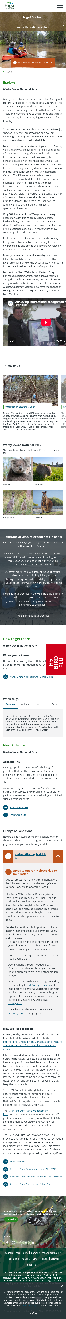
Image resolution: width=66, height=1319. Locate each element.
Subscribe (11, 1219)
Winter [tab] (40, 704)
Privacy (7, 1236)
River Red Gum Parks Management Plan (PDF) (33, 1169)
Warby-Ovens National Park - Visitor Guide (31, 676)
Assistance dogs (18, 814)
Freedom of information (17, 1258)
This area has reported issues (33, 62)
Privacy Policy (29, 1305)
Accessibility (22, 1252)
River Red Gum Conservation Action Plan (30, 1184)
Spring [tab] (55, 704)
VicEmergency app (39, 985)
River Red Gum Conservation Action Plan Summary (36, 1176)
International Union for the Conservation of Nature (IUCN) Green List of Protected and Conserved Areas (32, 1045)
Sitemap (55, 1258)
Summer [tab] (10, 704)
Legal (35, 1258)
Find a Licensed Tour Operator (33, 615)
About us (8, 1252)
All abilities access (19, 807)
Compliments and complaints (46, 1252)
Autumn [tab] (25, 704)
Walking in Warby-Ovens (20, 407)
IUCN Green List (18, 1161)
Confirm (33, 1313)
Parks (9, 72)
